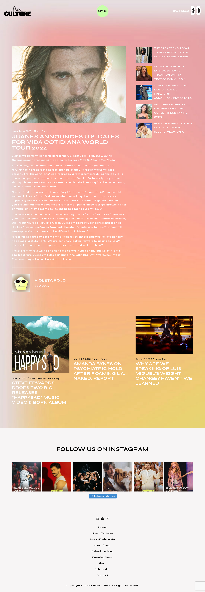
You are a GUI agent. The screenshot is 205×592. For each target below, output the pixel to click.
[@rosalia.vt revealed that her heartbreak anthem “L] (87, 476)
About (102, 563)
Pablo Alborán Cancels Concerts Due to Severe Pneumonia (173, 127)
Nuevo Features (38, 378)
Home (102, 527)
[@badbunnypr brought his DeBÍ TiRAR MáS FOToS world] (26, 476)
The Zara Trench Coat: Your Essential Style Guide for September (172, 52)
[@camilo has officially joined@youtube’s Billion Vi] (56, 476)
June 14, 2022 (19, 378)
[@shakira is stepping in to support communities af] (178, 476)
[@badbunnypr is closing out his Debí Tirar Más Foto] (148, 476)
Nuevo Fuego (41, 131)
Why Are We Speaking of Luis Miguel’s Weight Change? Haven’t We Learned (164, 373)
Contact (102, 575)
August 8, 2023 (144, 359)
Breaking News (102, 557)
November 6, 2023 (21, 131)
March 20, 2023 (82, 359)
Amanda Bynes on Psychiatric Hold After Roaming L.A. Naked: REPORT (99, 371)
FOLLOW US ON (82, 449)
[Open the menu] (102, 11)
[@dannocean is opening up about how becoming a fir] (117, 476)
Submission (102, 569)
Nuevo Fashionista (102, 539)
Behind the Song (102, 551)
